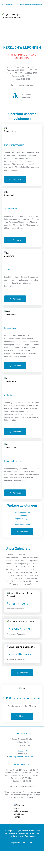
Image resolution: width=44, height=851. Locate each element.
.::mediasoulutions (16, 836)
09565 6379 (22, 751)
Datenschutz (27, 843)
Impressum (15, 843)
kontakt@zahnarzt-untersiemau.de (22, 757)
